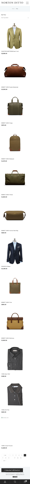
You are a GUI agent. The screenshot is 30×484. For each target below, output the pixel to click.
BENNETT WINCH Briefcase (7, 338)
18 (17, 457)
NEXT (4, 460)
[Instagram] (13, 477)
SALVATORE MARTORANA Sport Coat (10, 51)
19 (20, 457)
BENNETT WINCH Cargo (7, 123)
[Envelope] (16, 477)
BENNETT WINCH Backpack (7, 158)
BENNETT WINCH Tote (6, 302)
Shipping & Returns (20, 474)
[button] (12, 470)
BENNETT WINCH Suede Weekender (9, 87)
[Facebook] (15, 477)
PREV (5, 455)
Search (15, 481)
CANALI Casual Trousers (7, 445)
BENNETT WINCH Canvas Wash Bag (9, 230)
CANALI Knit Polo (5, 409)
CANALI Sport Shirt (5, 374)
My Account (5, 481)
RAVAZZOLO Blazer (5, 266)
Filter (4, 14)
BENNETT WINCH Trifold (7, 194)
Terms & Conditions (10, 474)
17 (14, 457)
